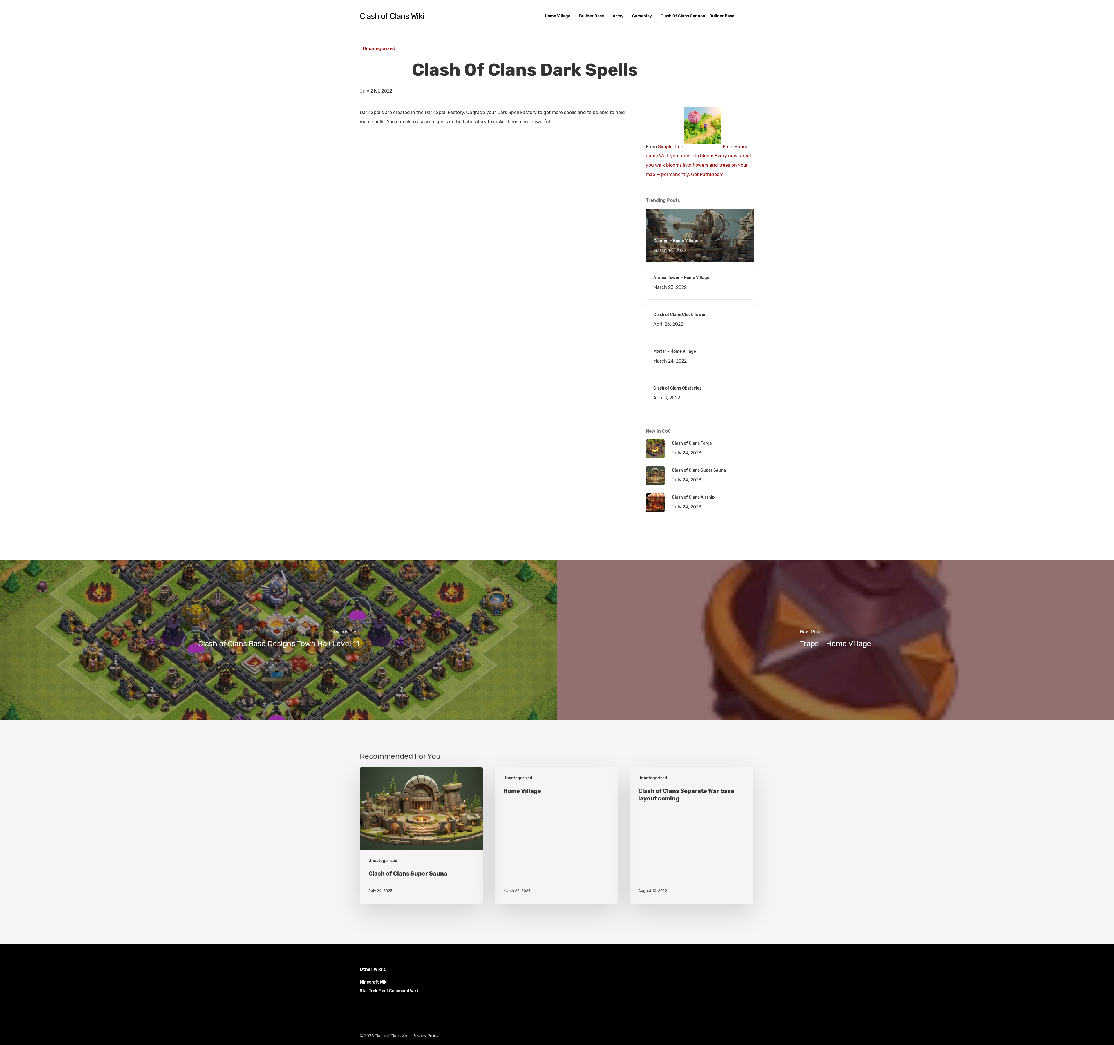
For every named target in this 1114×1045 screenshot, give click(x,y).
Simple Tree (670, 146)
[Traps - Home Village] (835, 640)
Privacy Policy (425, 1035)
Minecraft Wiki (374, 982)
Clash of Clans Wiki (392, 16)
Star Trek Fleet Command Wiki (389, 990)
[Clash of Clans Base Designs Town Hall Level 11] (278, 640)
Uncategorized (379, 48)
